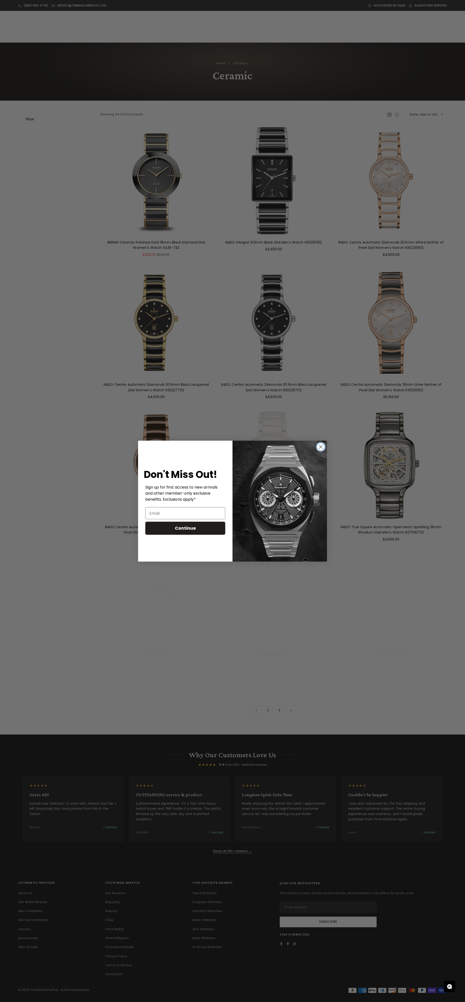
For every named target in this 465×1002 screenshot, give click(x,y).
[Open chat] (449, 986)
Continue (185, 528)
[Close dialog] (321, 447)
